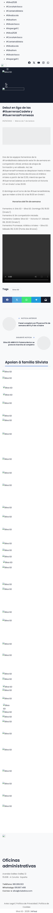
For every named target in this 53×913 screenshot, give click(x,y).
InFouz (34, 911)
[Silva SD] (7, 76)
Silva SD (15, 289)
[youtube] (38, 62)
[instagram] (43, 62)
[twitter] (34, 62)
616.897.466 (20, 887)
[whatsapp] (48, 62)
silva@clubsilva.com (22, 890)
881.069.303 (18, 884)
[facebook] (29, 62)
